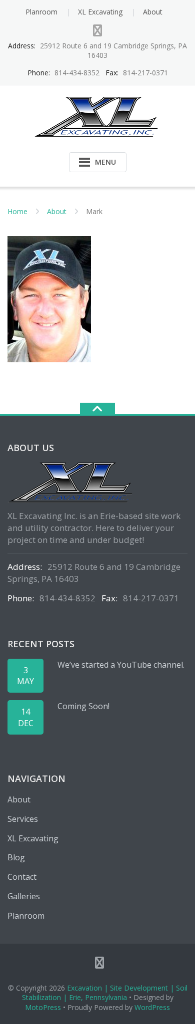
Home (18, 211)
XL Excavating (100, 11)
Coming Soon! (84, 706)
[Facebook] (97, 30)
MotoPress (43, 1007)
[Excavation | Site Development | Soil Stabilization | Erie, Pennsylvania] (98, 116)
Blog (16, 857)
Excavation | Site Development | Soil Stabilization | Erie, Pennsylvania (105, 993)
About (152, 11)
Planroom (42, 11)
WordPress (152, 1007)
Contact (22, 876)
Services (23, 818)
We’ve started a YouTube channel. (121, 664)
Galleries (24, 896)
